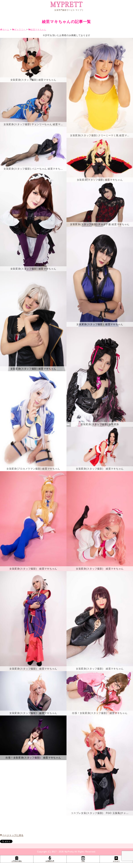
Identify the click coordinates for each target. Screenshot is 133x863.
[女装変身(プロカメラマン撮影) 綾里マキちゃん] (33, 421)
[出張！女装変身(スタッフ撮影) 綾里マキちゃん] (33, 738)
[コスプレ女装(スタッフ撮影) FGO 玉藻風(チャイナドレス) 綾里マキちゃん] (99, 766)
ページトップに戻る (13, 835)
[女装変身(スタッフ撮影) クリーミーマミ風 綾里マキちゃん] (99, 88)
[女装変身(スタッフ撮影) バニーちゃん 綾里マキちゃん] (33, 149)
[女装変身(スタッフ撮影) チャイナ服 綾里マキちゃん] (99, 204)
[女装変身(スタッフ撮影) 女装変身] (99, 377)
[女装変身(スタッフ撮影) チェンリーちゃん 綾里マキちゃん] (33, 104)
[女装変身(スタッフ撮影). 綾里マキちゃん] (99, 277)
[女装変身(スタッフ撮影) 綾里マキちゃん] (33, 60)
